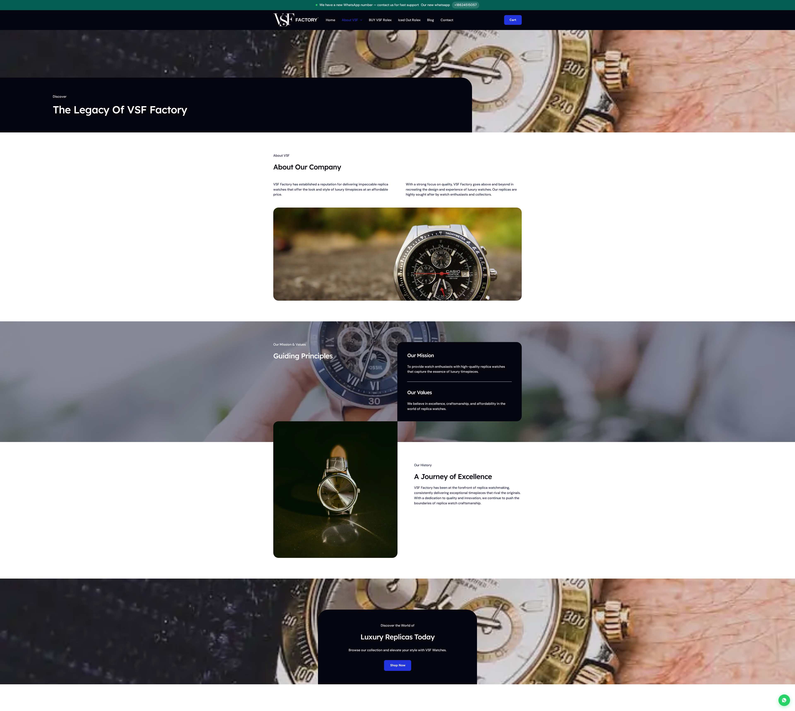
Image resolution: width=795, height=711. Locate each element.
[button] (360, 20)
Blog (430, 20)
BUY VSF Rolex (380, 20)
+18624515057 (465, 5)
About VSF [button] (350, 20)
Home (330, 20)
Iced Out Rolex (409, 20)
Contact (447, 20)
